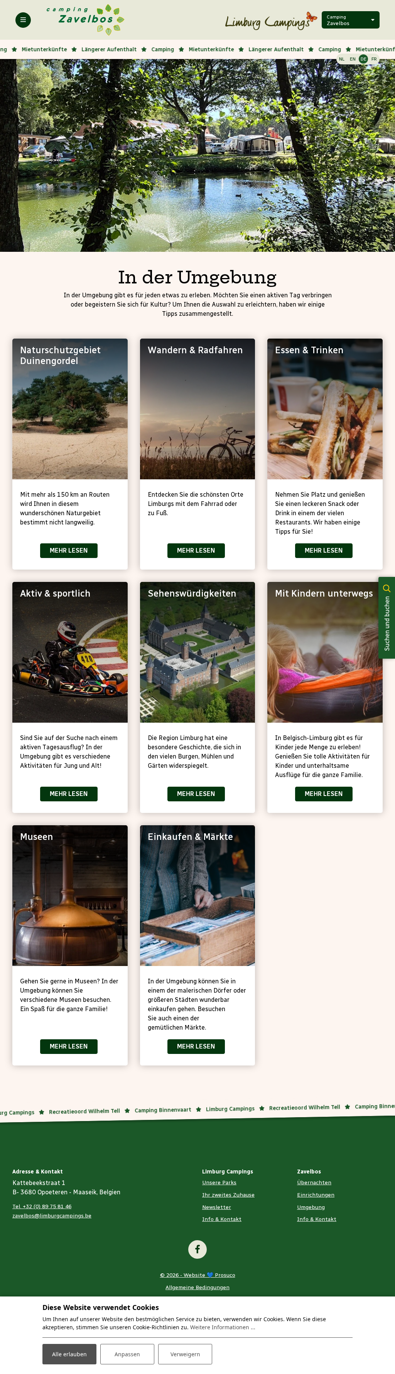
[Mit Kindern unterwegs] (325, 652)
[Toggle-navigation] (23, 20)
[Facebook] (197, 1249)
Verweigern (185, 1354)
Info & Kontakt (221, 1219)
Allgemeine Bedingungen (197, 1287)
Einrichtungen (315, 1195)
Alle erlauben (69, 1354)
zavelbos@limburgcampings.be (51, 1215)
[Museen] (70, 895)
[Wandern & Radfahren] (197, 409)
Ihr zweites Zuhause (228, 1195)
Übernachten (314, 1182)
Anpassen (127, 1354)
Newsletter (216, 1207)
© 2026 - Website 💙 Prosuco (197, 1275)
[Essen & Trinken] (325, 409)
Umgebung (311, 1207)
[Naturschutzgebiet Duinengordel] (70, 409)
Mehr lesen (69, 550)
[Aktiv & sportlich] (70, 652)
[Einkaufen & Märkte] (197, 895)
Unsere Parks (219, 1182)
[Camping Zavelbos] (86, 19)
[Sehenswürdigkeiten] (197, 652)
